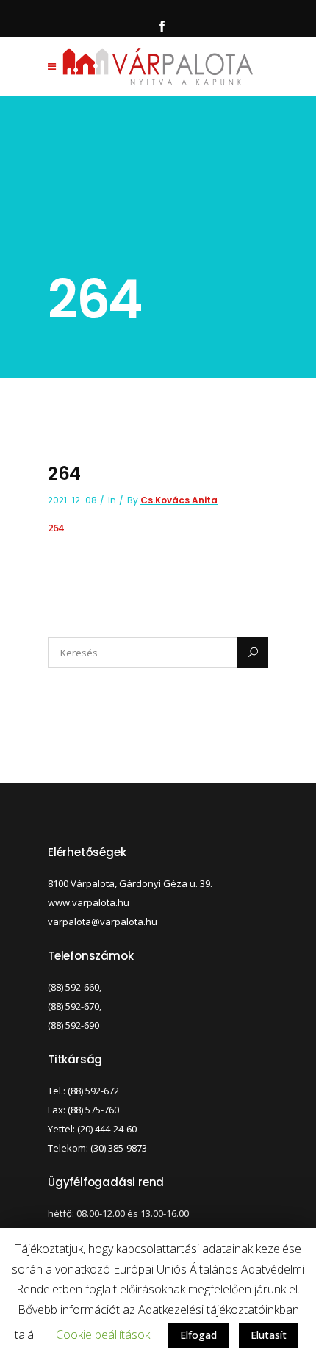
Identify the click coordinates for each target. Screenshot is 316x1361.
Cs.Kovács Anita (179, 500)
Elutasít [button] (269, 1335)
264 (55, 527)
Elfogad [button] (198, 1335)
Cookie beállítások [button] (103, 1334)
